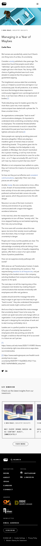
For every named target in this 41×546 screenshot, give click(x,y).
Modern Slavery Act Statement (16, 540)
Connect (8, 489)
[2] (24, 132)
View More (21, 444)
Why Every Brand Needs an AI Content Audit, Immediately (18, 432)
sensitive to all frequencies (23, 272)
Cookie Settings (19, 538)
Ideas (6, 481)
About (6, 477)
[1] (8, 98)
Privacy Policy (32, 538)
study (12, 61)
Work (6, 473)
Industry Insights (22, 423)
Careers (7, 485)
